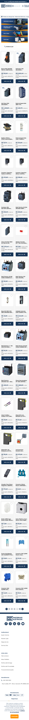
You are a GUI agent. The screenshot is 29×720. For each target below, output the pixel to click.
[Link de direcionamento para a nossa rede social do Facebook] (6, 623)
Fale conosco (5, 656)
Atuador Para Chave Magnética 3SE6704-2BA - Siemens (7, 485)
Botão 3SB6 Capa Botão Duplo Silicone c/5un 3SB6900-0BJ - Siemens (7, 519)
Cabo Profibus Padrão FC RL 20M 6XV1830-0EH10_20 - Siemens (7, 416)
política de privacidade (17, 711)
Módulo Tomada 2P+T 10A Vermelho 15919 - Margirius (21, 242)
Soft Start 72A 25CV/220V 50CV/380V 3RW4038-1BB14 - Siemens (20, 69)
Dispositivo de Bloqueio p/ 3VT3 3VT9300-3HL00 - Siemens (6, 450)
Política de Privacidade (7, 666)
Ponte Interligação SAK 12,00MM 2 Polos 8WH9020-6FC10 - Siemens (7, 554)
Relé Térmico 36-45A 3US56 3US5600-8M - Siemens (21, 346)
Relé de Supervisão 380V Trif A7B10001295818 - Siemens (21, 104)
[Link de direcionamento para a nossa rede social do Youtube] (22, 623)
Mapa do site (4, 642)
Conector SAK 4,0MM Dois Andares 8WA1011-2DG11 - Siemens (21, 589)
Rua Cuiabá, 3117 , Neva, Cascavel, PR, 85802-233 (15, 683)
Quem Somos (5, 635)
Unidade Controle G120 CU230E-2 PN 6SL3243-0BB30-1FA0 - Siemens (21, 312)
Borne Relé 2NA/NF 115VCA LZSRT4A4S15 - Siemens (7, 69)
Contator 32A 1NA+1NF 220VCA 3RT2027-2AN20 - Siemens (6, 208)
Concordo (14, 716)
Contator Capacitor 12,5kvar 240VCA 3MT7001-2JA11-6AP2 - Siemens (7, 173)
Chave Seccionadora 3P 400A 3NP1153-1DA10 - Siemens (21, 381)
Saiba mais (6, 81)
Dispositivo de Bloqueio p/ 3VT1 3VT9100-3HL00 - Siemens (20, 416)
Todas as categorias (8, 16)
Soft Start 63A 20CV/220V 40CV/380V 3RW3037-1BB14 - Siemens (6, 104)
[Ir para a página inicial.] (6, 6)
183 (20, 609)
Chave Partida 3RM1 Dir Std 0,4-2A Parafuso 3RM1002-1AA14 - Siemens (6, 242)
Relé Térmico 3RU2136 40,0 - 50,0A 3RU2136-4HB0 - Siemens (7, 381)
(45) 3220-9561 (7, 680)
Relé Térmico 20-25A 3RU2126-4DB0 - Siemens (21, 208)
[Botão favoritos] (11, 53)
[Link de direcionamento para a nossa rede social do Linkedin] (14, 623)
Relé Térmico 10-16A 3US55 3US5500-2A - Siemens (6, 277)
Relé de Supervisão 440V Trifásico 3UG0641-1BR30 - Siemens (21, 138)
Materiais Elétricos (20, 16)
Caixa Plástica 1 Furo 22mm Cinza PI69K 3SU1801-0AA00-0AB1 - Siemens (21, 519)
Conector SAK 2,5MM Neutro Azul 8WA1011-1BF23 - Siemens (21, 554)
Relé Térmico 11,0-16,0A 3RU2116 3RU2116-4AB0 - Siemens (20, 277)
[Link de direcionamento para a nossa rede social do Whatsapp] (18, 623)
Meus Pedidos (5, 659)
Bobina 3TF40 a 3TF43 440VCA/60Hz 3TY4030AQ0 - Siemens (7, 138)
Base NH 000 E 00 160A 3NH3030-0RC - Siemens (7, 312)
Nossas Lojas (4, 638)
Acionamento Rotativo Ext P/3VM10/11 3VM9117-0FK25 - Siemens (21, 450)
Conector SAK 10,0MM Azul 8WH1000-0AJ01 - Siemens (6, 589)
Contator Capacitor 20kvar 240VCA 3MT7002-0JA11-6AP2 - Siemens (21, 173)
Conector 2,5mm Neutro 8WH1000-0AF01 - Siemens (21, 485)
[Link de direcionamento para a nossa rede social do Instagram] (10, 623)
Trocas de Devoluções (7, 670)
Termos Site (4, 645)
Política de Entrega (6, 663)
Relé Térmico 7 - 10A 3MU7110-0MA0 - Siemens (7, 346)
